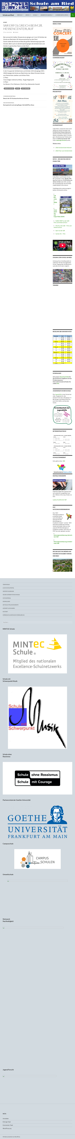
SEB (64, 461)
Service (27, 15)
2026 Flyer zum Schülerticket (64, 151)
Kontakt (5, 611)
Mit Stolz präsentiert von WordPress (11, 1136)
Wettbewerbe (26, 88)
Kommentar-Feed (8, 1125)
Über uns (19, 15)
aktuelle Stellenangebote (10, 605)
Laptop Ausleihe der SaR (59, 500)
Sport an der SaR (60, 230)
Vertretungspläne (8, 591)
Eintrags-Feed (7, 1122)
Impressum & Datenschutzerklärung (14, 615)
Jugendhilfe (58, 394)
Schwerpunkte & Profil (62, 15)
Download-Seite (64, 377)
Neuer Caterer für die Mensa (11, 594)
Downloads (6, 601)
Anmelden (6, 1118)
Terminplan (6, 584)
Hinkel (16, 32)
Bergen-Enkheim (9, 88)
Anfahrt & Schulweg (9, 608)
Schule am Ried (8, 15)
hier (58, 383)
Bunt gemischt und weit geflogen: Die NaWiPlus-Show (18, 104)
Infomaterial (7, 598)
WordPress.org (7, 1128)
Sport (5, 22)
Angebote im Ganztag (46, 15)
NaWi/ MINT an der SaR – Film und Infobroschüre (62, 221)
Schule (35, 15)
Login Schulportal (8, 588)
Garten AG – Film (60, 234)
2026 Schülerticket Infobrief (64, 147)
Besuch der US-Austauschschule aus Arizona (16, 97)
